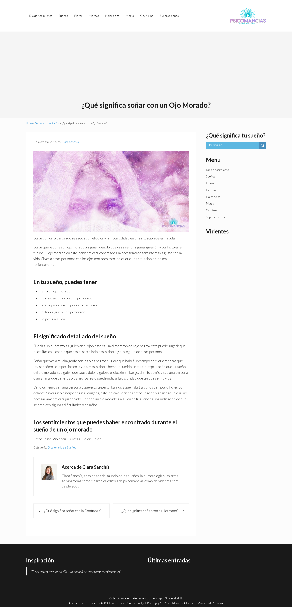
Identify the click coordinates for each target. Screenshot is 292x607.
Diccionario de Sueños (47, 123)
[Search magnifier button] (262, 145)
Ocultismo (212, 210)
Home (29, 123)
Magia (210, 203)
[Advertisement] (146, 71)
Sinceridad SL (174, 598)
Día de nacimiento (217, 170)
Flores (210, 183)
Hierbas (211, 190)
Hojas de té (213, 197)
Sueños (210, 176)
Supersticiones (215, 217)
